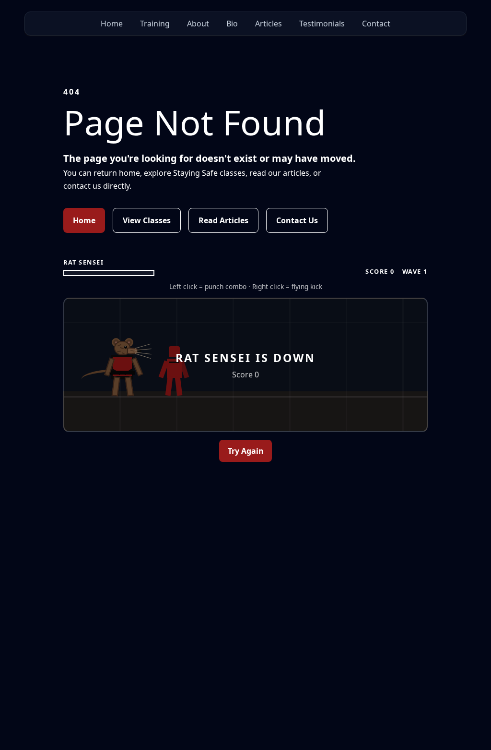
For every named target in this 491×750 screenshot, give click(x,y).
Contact (376, 23)
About (198, 23)
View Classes (147, 220)
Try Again (246, 451)
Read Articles (223, 220)
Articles (268, 23)
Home (112, 23)
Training (155, 23)
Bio (232, 23)
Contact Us (297, 220)
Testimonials (322, 23)
